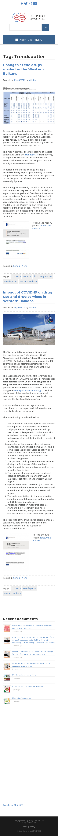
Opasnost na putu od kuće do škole (27, 686)
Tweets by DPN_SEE (13, 805)
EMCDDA (27, 276)
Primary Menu (30, 39)
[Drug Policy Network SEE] (29, 22)
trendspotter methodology (27, 390)
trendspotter (32, 154)
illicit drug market (43, 276)
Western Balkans (28, 281)
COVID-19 (16, 276)
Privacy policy (29, 827)
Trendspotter (10, 281)
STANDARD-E (36, 831)
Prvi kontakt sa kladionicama (24, 675)
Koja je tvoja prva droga (22, 698)
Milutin (32, 80)
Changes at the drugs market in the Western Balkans (23, 69)
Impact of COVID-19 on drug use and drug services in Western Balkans (27, 296)
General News (20, 266)
